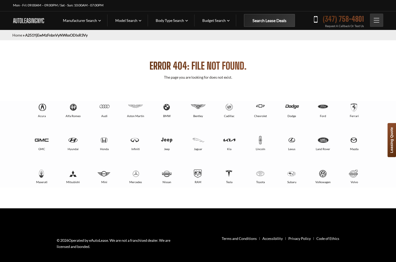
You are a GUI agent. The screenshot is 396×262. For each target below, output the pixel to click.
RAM (198, 182)
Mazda (354, 149)
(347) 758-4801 (343, 19)
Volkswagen (323, 182)
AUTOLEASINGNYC (28, 20)
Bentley (198, 116)
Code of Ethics (327, 238)
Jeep (167, 149)
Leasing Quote (392, 140)
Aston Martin (135, 116)
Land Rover (323, 149)
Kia (229, 149)
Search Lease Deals (269, 20)
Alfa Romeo (73, 116)
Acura (42, 116)
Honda (104, 149)
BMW (167, 116)
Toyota (260, 182)
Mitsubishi (73, 182)
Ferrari (354, 116)
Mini (104, 182)
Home (17, 35)
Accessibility (272, 238)
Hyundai (73, 149)
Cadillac (229, 116)
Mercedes (135, 182)
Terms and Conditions (239, 238)
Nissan (167, 182)
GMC (41, 149)
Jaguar (198, 149)
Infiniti (135, 149)
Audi (104, 116)
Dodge (292, 116)
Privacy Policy (299, 238)
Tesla (229, 182)
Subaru (291, 182)
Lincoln (260, 149)
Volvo (354, 182)
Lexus (291, 149)
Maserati (41, 182)
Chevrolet (260, 116)
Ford (323, 116)
